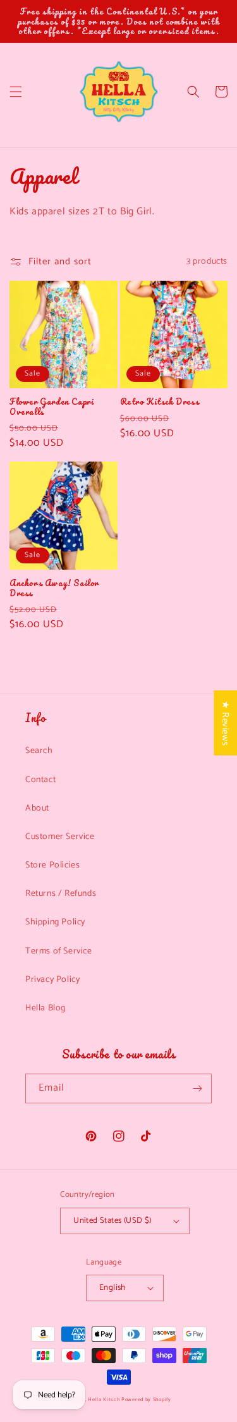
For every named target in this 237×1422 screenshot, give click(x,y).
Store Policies (52, 865)
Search (39, 751)
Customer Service (60, 837)
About (37, 808)
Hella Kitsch (103, 1399)
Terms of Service (58, 951)
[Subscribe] (197, 1088)
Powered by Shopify (146, 1399)
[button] (16, 92)
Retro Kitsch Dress (160, 401)
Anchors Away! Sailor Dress (54, 588)
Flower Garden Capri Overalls (51, 406)
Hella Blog (45, 1008)
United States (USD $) (112, 1220)
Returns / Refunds (60, 893)
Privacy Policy (52, 979)
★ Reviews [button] (225, 722)
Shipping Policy (55, 922)
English (112, 1287)
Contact (40, 780)
